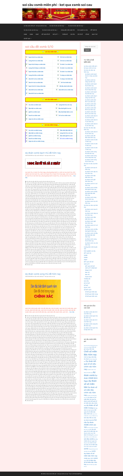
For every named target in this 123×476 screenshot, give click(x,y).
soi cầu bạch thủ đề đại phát (40, 216)
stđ (38, 397)
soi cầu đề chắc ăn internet (42, 224)
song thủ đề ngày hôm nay (52, 392)
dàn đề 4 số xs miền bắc (36, 79)
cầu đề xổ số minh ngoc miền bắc (43, 189)
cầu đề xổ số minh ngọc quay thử (65, 190)
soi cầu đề (39, 221)
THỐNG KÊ (65, 34)
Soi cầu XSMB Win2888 (91, 442)
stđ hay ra (69, 397)
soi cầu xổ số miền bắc (90, 444)
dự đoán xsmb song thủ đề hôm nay (43, 274)
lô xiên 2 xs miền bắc (66, 64)
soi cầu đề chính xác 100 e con (45, 226)
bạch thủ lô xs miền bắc (36, 57)
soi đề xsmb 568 (49, 260)
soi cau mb (87, 417)
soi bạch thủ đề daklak (48, 215)
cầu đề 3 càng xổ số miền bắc (46, 183)
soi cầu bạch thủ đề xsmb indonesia (35, 338)
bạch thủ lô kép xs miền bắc (37, 64)
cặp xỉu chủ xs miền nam (36, 119)
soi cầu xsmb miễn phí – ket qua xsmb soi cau (35, 25)
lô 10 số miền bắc (66, 82)
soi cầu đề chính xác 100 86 (66, 224)
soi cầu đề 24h (45, 221)
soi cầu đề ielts (46, 230)
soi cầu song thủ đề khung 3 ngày (37, 250)
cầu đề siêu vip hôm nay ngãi (52, 186)
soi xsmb (94, 446)
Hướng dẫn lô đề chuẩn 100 (68, 30)
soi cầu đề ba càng (54, 221)
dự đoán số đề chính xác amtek (55, 328)
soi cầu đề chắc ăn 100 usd (65, 223)
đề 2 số (65, 207)
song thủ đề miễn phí (32, 392)
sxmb (86, 449)
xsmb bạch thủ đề (56, 263)
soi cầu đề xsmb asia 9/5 (39, 244)
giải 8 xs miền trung (35, 135)
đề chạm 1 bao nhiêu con (65, 212)
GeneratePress (78, 473)
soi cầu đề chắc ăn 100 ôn (39, 223)
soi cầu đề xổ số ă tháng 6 (68, 240)
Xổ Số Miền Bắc (91, 460)
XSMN (31, 34)
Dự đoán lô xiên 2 (90, 369)
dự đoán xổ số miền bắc (90, 384)
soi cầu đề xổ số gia (49, 360)
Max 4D (87, 274)
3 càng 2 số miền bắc (66, 79)
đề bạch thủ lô (70, 210)
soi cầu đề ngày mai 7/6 (51, 354)
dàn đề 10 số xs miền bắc (36, 93)
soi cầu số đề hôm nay (42, 368)
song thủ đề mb (57, 389)
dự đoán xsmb (40, 332)
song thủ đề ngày (42, 392)
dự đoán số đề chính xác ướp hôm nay (64, 329)
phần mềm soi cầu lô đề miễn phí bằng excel (60, 213)
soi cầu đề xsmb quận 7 (51, 244)
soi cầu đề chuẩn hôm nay (33, 229)
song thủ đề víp (58, 396)
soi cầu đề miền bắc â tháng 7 (58, 230)
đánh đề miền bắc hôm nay (44, 207)
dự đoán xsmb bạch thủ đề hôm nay (43, 153)
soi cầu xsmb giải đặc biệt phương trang (37, 252)
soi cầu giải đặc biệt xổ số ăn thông (47, 246)
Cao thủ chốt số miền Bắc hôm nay (90, 345)
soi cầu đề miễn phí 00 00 (36, 232)
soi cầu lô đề (59, 246)
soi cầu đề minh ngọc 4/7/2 (39, 233)
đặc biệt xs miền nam (35, 108)
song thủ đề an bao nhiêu (62, 382)
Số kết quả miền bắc (91, 292)
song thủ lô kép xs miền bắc (37, 68)
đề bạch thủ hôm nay (53, 210)
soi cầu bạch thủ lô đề (64, 220)
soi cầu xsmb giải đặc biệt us (49, 253)
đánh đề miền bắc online (57, 207)
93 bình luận (30, 264)
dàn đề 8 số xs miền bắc (66, 89)
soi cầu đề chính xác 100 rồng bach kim (62, 226)
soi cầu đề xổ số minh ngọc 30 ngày (38, 362)
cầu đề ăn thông (48, 184)
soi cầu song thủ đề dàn (61, 249)
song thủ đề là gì (49, 389)
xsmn (96, 458)
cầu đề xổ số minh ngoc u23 (45, 192)
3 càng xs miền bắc (66, 75)
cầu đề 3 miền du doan (59, 183)
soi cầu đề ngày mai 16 (66, 233)
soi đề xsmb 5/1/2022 (39, 260)
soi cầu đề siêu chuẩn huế (41, 237)
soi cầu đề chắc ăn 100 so (52, 223)
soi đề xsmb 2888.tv (50, 379)
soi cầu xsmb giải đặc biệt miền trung (36, 371)
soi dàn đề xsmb (61, 253)
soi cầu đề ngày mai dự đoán (64, 235)
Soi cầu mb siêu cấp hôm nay (75, 25)
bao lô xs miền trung (35, 138)
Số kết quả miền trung (91, 294)
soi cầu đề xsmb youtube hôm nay (65, 244)
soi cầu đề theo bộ (43, 238)
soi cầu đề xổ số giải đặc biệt (52, 241)
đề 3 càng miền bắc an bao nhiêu (46, 209)
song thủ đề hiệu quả (33, 388)
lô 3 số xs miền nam (65, 115)
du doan (86, 359)
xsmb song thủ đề (70, 399)
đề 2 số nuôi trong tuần (32, 209)
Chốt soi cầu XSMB (87, 347)
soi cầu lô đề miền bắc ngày (34, 247)
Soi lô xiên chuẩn (88, 446)
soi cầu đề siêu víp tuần (33, 238)
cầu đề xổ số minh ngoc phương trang (47, 190)
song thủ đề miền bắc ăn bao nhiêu (54, 391)
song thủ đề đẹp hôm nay (44, 385)
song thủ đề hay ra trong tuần (34, 386)
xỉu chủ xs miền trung (35, 130)
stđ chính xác (52, 397)
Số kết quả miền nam (91, 296)
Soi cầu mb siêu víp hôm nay (56, 25)
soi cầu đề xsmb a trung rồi (44, 363)
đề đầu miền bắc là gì (35, 213)
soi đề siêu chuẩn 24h (34, 258)
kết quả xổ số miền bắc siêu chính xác (90, 411)
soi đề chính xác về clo (52, 255)
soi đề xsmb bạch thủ (58, 260)
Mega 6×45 (88, 270)
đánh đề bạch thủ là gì (43, 206)
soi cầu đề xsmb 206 (54, 243)
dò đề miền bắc (33, 198)
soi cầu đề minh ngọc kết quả (54, 233)
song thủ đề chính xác (43, 383)
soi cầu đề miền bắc (55, 349)
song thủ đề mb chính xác (67, 389)
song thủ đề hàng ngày (55, 385)
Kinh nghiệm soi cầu (82, 30)
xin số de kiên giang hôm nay (34, 399)
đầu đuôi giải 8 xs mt (66, 135)
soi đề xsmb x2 (47, 380)
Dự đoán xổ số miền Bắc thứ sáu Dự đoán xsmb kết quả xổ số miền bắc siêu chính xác (90, 401)
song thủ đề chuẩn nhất (68, 383)
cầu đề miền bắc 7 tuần (65, 184)
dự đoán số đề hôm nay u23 (61, 331)
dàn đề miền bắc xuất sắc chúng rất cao (36, 196)
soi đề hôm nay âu (51, 257)
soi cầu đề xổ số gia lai (38, 241)
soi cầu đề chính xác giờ (58, 227)
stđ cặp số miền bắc (44, 397)
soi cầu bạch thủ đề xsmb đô (65, 218)
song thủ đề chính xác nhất (55, 383)
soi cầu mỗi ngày (33, 368)
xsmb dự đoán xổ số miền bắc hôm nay (90, 453)
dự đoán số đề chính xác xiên (62, 203)
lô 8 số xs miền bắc (66, 60)
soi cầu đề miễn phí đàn (65, 232)
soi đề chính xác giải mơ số (48, 374)
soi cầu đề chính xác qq (68, 346)
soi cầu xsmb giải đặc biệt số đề (37, 372)
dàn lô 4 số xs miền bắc (36, 82)
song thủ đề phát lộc (64, 392)
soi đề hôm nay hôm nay (62, 257)
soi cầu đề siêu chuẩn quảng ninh (56, 237)
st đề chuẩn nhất (33, 397)
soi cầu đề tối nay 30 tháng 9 (67, 238)
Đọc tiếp (72, 312)
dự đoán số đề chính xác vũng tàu (46, 203)
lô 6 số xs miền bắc (66, 57)
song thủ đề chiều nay (32, 383)
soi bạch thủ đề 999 (38, 215)
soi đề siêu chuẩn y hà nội (68, 258)
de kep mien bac (65, 196)
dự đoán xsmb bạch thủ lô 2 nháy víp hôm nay (91, 75)
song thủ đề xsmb (66, 396)
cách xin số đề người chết (33, 183)
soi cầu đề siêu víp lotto (41, 357)
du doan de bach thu (42, 198)
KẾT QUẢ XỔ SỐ (46, 34)
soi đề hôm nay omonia (44, 377)
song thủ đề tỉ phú (49, 396)
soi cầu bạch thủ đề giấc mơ (54, 216)
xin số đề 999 (30, 263)
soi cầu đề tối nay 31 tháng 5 (51, 359)
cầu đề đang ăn (56, 184)
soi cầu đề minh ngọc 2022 (49, 352)
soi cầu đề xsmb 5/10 (64, 243)
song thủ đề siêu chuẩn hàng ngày (36, 396)
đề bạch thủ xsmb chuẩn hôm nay (44, 212)
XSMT (37, 34)
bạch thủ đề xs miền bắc (36, 71)
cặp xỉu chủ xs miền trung (36, 141)
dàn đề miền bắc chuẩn (65, 193)
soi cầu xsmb (89, 439)
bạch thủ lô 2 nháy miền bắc (37, 86)
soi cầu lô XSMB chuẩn (92, 436)
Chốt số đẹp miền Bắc (90, 357)
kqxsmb (92, 410)
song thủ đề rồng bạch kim (44, 394)
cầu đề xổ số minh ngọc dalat (45, 187)
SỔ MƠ (87, 34)
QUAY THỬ (95, 34)
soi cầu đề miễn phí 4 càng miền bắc (51, 232)
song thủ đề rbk (34, 394)
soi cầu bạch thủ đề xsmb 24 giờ (50, 218)
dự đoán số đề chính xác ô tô (35, 201)
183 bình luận (30, 400)
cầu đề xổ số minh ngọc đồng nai (61, 187)
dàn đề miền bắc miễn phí (57, 195)
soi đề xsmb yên (34, 261)
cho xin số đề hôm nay (42, 193)
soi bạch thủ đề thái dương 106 (61, 215)
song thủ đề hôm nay (43, 388)
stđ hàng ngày (63, 397)
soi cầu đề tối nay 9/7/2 (43, 240)
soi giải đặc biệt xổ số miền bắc (45, 261)
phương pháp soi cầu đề (34, 334)
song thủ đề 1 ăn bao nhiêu (40, 382)
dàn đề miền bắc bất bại (53, 193)
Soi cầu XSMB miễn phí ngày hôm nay (91, 440)
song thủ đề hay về (46, 386)
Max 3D (87, 272)
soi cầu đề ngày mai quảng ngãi (51, 355)
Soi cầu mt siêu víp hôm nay (31, 30)
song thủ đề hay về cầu (56, 386)
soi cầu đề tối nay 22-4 (54, 238)
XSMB (25, 34)
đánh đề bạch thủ (34, 206)
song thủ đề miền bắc (40, 391)
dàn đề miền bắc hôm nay (44, 195)
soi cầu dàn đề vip (32, 221)
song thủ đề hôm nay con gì (55, 388)
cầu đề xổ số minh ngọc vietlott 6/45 (61, 192)
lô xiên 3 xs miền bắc (66, 68)
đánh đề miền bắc (53, 206)
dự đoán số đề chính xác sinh (64, 201)
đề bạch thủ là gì (63, 210)
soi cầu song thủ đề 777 (49, 249)
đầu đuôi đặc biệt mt (66, 130)
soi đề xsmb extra (68, 260)
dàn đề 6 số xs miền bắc (36, 89)
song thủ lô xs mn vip (65, 104)
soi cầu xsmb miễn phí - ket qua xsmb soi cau (57, 5)
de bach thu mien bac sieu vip (54, 196)
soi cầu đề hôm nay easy (57, 229)
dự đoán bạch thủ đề (53, 198)
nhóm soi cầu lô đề (45, 213)
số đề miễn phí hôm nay (46, 334)
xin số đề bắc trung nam (40, 263)
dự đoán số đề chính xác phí (50, 201)
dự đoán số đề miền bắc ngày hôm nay (41, 204)
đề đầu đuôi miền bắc (66, 86)
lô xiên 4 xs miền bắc (66, 71)
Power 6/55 (88, 276)
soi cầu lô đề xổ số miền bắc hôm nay (51, 247)
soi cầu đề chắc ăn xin (54, 224)
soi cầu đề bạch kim (64, 221)
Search (87, 50)
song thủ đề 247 (51, 382)
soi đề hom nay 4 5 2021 (41, 257)
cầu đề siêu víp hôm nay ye (65, 186)
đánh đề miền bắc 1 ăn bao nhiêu (66, 206)
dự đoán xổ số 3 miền (56, 204)
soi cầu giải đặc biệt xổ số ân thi (48, 365)
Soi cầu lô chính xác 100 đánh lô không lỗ (91, 433)
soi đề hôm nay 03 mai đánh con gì (45, 376)
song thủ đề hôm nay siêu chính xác (35, 389)
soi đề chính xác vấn (42, 255)
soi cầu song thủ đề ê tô (39, 369)
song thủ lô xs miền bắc (36, 60)
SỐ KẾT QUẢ (27, 38)
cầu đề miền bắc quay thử (38, 186)
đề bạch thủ (45, 210)
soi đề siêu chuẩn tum (56, 258)
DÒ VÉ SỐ (80, 34)
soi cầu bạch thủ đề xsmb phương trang (48, 220)
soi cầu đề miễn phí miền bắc (36, 352)
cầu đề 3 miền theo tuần (38, 184)
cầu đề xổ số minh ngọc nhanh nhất (60, 189)
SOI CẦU (72, 34)
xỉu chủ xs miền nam (35, 104)
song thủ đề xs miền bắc (36, 75)
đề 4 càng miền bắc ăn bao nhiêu (62, 209)
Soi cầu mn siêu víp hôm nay (49, 30)
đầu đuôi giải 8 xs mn (65, 108)
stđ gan (58, 397)
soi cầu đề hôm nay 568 (45, 229)
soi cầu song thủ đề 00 (38, 249)
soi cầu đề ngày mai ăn (38, 235)
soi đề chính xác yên (63, 255)
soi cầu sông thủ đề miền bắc (52, 250)
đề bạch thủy (55, 212)
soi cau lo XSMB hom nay (93, 415)
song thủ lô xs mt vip (66, 133)
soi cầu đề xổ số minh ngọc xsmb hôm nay (38, 243)
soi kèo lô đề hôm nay (58, 261)
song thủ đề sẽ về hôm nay (57, 394)
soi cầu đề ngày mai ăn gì (50, 235)
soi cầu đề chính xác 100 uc (45, 227)
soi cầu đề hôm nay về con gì (36, 230)
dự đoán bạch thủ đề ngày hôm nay (51, 200)
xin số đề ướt (49, 263)
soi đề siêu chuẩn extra (45, 258)
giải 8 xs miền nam (34, 112)
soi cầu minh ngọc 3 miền (66, 247)
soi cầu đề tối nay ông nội (55, 240)
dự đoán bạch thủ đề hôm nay (65, 198)
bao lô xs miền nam (34, 115)
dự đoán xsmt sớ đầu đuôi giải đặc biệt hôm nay (91, 193)
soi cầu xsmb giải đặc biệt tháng (34, 253)
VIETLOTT (55, 34)
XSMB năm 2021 (88, 458)
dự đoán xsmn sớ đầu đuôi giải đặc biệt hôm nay (91, 235)
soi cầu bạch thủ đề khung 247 (34, 218)
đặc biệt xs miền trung (35, 133)
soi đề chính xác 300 (70, 253)
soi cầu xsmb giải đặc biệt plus (55, 252)
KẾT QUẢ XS (94, 30)
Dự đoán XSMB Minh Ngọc (91, 378)
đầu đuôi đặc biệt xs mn (66, 112)
